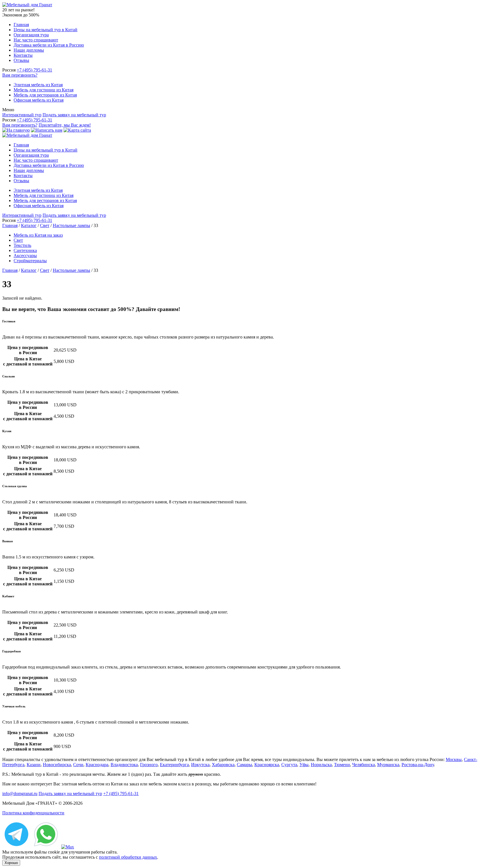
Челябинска (363, 764)
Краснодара (97, 764)
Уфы (304, 764)
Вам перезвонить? (19, 75)
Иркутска (200, 764)
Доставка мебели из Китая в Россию (49, 45)
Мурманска (388, 764)
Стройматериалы (30, 260)
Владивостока (124, 764)
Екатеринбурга (174, 764)
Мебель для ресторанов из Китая (45, 95)
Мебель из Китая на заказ (38, 235)
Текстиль (22, 245)
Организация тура (31, 34)
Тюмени (342, 764)
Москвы (454, 759)
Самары (244, 764)
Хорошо (11, 863)
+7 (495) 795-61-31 (34, 70)
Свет (44, 225)
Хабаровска (223, 764)
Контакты (23, 55)
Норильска (321, 764)
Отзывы (21, 60)
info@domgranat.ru (19, 793)
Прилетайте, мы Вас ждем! (65, 125)
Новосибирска (57, 764)
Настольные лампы (71, 225)
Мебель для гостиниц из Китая (43, 89)
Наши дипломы (29, 50)
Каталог (29, 225)
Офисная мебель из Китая (39, 100)
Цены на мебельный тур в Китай (45, 29)
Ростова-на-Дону (418, 764)
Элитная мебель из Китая (38, 84)
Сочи (78, 764)
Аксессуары (25, 255)
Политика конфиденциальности (33, 812)
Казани (34, 764)
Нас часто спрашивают (36, 39)
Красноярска (266, 764)
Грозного (149, 764)
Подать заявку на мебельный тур (74, 114)
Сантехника (25, 250)
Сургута (289, 764)
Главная (21, 24)
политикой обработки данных (128, 857)
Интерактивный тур (21, 114)
